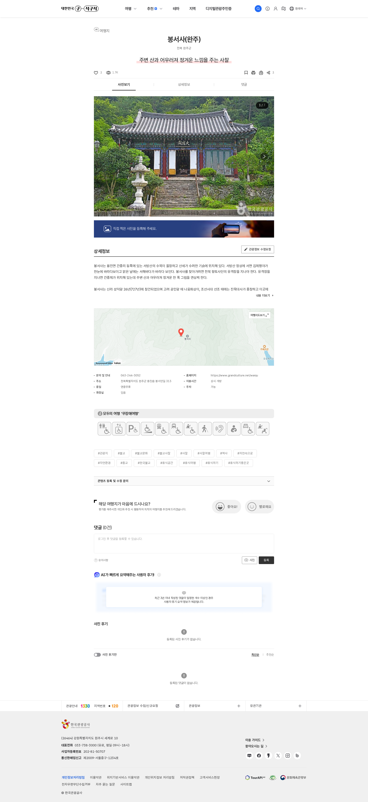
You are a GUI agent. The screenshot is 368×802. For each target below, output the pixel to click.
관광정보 (194, 706)
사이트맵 (126, 784)
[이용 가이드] (267, 8)
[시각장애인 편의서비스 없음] (205, 428)
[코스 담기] (259, 73)
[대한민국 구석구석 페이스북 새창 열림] (259, 756)
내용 (263, 295)
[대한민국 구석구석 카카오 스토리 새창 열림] (268, 756)
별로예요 (265, 507)
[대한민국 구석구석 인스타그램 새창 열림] (288, 756)
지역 (192, 8)
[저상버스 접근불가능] (176, 428)
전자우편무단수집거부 (76, 784)
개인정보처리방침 (73, 777)
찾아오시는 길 (254, 746)
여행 (128, 8)
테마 (176, 8)
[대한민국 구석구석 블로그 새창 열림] (249, 756)
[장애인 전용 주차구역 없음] (133, 428)
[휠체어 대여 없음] (190, 428)
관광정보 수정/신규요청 (142, 706)
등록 (266, 560)
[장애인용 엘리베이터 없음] (119, 428)
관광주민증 (218, 8)
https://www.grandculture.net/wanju (234, 375)
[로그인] (275, 8)
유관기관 (256, 706)
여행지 (104, 31)
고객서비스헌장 (210, 777)
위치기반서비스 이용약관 (123, 777)
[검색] (258, 8)
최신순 (255, 654)
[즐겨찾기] (244, 73)
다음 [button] (264, 156)
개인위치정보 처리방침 (160, 777)
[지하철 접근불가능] (162, 428)
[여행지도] (283, 8)
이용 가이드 (253, 740)
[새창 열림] (251, 73)
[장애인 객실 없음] (248, 428)
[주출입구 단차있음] (147, 428)
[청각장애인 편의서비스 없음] (219, 428)
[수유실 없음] (234, 428)
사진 (252, 560)
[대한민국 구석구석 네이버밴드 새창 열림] (297, 756)
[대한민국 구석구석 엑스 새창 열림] (278, 756)
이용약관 (96, 777)
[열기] (268, 481)
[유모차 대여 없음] (262, 428)
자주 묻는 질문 (105, 784)
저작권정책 (187, 777)
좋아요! (232, 507)
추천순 (270, 654)
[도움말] (96, 560)
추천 (150, 8)
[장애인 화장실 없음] (104, 428)
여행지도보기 (259, 315)
